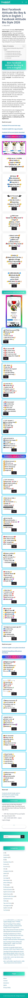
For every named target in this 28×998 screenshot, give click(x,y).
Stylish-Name (6, 894)
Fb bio (5, 864)
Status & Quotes (7, 889)
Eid (4, 859)
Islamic (5, 873)
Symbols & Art (7, 898)
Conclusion (8, 58)
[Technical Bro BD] (5, 2)
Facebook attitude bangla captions (11, 793)
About (5, 978)
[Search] (22, 836)
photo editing (6, 882)
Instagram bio (7, 871)
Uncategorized (7, 905)
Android (5, 855)
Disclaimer (6, 983)
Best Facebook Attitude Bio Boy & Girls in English (13, 49)
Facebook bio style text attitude (13, 53)
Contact (5, 980)
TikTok (5, 901)
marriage (5, 878)
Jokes (4, 875)
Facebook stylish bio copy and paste (12, 129)
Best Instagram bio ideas (8, 796)
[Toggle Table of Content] (23, 46)
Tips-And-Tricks (7, 903)
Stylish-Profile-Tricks (8, 896)
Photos (5, 885)
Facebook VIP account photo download (13, 132)
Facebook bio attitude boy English (14, 54)
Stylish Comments (8, 892)
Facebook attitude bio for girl (12, 56)
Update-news (6, 908)
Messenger (6, 880)
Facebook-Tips (7, 862)
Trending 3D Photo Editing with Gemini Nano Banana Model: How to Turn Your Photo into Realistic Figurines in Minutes (13, 953)
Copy (14, 169)
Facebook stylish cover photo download (13, 647)
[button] (22, 2)
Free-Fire (5, 866)
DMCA (5, 985)
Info (4, 869)
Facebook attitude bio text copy (13, 51)
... (14, 824)
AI (3, 853)
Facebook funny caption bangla (10, 795)
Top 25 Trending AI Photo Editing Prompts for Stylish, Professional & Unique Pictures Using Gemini (12, 925)
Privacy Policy (7, 987)
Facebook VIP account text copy (11, 125)
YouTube (5, 910)
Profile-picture (7, 887)
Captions (5, 857)
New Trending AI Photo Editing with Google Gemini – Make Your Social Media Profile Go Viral (12, 943)
